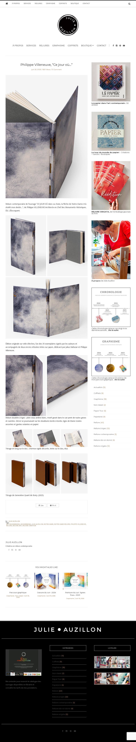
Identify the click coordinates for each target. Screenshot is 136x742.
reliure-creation (29, 526)
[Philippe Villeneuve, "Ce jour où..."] (47, 138)
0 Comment (57, 69)
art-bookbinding (13, 524)
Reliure (97, 422)
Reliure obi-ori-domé (103, 440)
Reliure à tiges (100, 428)
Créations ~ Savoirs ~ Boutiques (110, 153)
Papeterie (98, 417)
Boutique (75, 3)
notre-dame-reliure (62, 524)
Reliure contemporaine (104, 434)
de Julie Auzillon (103, 281)
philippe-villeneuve (78, 524)
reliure (9, 526)
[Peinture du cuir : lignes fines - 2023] (75, 582)
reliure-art (17, 526)
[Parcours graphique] (18, 582)
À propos (16, 3)
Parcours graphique (17, 592)
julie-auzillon (37, 524)
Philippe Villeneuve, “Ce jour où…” (46, 65)
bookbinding (26, 524)
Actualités (98, 387)
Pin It (54, 505)
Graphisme (50, 3)
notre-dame (48, 524)
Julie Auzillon (14, 521)
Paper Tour (98, 411)
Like (42, 505)
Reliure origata (100, 446)
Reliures (38, 3)
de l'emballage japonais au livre (111, 213)
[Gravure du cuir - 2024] (46, 582)
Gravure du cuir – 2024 (46, 592)
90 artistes (110, 104)
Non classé (19, 596)
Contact (86, 3)
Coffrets (63, 3)
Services (27, 3)
